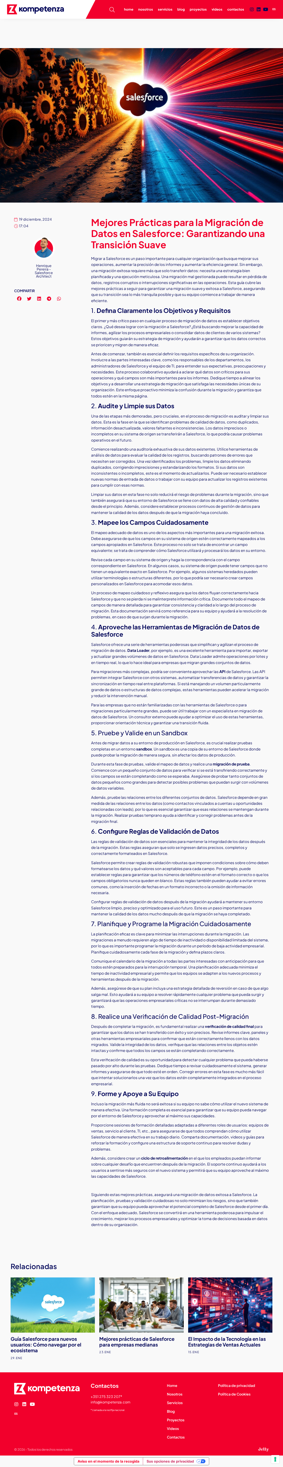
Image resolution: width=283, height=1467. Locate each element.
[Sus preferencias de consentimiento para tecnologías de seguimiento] (275, 1459)
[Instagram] (252, 9)
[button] (19, 299)
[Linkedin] (258, 9)
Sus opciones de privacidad (170, 1461)
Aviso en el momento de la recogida (108, 1461)
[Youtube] (265, 9)
